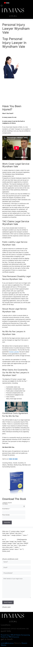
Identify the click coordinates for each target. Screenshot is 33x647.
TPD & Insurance (14, 637)
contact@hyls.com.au (7, 643)
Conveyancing (25, 635)
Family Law (4, 637)
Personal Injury (5, 635)
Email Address (6, 508)
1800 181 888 (13, 459)
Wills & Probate (16, 635)
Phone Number (6, 514)
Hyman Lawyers (14, 352)
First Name (5, 504)
